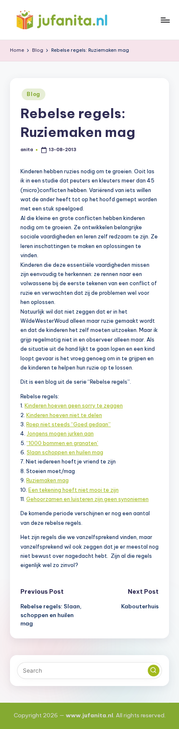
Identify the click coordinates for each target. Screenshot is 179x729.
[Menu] (165, 20)
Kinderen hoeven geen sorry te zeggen (74, 405)
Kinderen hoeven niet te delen (64, 415)
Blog (33, 94)
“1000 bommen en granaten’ (62, 443)
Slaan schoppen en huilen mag (65, 452)
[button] (153, 670)
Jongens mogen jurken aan (60, 433)
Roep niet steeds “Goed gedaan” (68, 424)
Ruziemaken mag (47, 480)
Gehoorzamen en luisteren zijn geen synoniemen (87, 499)
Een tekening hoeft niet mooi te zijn (73, 489)
